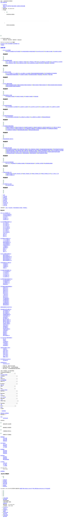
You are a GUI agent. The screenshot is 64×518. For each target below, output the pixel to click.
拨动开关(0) (5, 296)
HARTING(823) (6, 363)
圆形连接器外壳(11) (7, 257)
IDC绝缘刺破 (3, 380)
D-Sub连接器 (15, 106)
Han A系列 (13, 61)
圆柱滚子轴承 (34, 150)
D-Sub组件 (26, 106)
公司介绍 (5, 205)
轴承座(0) (5, 334)
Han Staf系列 (36, 63)
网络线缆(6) (5, 284)
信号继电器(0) (6, 298)
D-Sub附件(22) (6, 276)
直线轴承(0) (5, 326)
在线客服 (2, 471)
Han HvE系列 (47, 61)
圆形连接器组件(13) (7, 256)
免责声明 (5, 482)
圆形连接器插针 (58, 84)
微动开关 (22, 127)
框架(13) (5, 248)
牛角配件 (31, 96)
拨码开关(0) (5, 291)
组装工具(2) (5, 351)
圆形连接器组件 (28, 84)
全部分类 (2, 47)
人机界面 (41, 163)
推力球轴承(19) (6, 313)
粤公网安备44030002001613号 (39, 488)
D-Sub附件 (57, 106)
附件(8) (4, 250)
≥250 (1, 399)
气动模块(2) (5, 246)
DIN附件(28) (5, 219)
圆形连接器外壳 (43, 84)
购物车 (2, 44)
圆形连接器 (14, 84)
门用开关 (59, 127)
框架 (41, 74)
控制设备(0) (5, 342)
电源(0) (4, 340)
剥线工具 (48, 173)
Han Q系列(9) (6, 229)
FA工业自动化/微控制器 (8, 162)
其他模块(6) (5, 247)
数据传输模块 (41, 73)
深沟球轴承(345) (6, 310)
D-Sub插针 (47, 106)
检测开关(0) (5, 290)
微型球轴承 (45, 153)
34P (3, 385)
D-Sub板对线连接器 (7, 105)
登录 (1, 2)
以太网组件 (27, 117)
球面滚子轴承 (15, 151)
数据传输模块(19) (7, 242)
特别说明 (2, 455)
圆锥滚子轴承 (47, 150)
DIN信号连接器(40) (7, 214)
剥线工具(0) (5, 354)
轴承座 (34, 153)
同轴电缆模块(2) (6, 245)
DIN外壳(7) (5, 216)
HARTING (2, 43)
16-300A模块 (28, 73)
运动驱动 (23, 163)
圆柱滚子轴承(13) (7, 319)
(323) (6, 221)
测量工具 (12, 174)
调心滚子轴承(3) (6, 322)
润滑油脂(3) (5, 330)
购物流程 (5, 440)
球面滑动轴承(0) (6, 328)
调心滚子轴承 (61, 150)
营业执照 (48, 488)
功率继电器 (43, 128)
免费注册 (5, 2)
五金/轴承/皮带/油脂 (7, 147)
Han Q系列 (13, 63)
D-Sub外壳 (36, 106)
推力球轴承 (36, 149)
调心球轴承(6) (6, 311)
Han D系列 (24, 61)
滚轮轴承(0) (5, 317)
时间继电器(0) (6, 300)
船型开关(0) (5, 293)
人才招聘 (5, 465)
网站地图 (5, 483)
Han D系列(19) (6, 224)
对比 (1, 416)
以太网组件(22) (6, 281)
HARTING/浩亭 (3, 374)
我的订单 (5, 6)
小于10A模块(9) (6, 239)
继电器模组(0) (6, 303)
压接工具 (20, 173)
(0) (6, 286)
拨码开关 (40, 127)
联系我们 (5, 481)
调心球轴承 (25, 149)
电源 (15, 163)
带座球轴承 (61, 149)
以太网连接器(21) (7, 280)
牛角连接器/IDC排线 (7, 95)
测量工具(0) (5, 356)
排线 (37, 96)
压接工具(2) (5, 350)
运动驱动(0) (5, 341)
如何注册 (5, 439)
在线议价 (5, 200)
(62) (6, 278)
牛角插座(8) (5, 263)
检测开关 (31, 127)
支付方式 (5, 444)
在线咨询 (5, 503)
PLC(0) (4, 338)
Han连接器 (15, 43)
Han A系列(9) (6, 223)
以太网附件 (38, 117)
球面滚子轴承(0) (6, 323)
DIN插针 (51, 51)
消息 (4, 7)
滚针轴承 (22, 150)
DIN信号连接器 (16, 51)
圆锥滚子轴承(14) (7, 321)
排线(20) (5, 267)
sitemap (4, 485)
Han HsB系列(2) (6, 228)
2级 (1, 404)
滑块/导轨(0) (5, 325)
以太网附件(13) (6, 282)
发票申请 (9, 6)
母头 (1, 377)
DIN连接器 (10, 43)
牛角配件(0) (5, 266)
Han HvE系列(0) (6, 227)
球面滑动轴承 (57, 151)
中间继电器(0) (6, 302)
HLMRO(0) (5, 360)
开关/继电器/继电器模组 (8, 126)
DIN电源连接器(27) (7, 215)
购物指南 (2, 436)
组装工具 (29, 173)
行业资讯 (5, 204)
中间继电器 (14, 129)
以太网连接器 (15, 117)
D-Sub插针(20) (6, 275)
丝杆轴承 (45, 151)
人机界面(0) (5, 344)
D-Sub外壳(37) (6, 274)
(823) (3, 362)
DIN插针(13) (5, 218)
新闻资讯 (5, 486)
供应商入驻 (5, 202)
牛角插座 (12, 96)
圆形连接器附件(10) (7, 260)
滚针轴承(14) (6, 318)
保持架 (20, 153)
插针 (48, 63)
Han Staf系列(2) (6, 232)
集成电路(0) (5, 345)
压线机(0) (5, 348)
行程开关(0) (5, 295)
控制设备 (32, 163)
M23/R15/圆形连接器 (7, 83)
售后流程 (5, 450)
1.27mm (2, 389)
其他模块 (35, 74)
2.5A (1, 394)
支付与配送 (3, 443)
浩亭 (6, 43)
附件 (53, 63)
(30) (5, 262)
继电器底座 (36, 129)
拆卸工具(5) (5, 352)
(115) (5, 213)
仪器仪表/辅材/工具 (7, 172)
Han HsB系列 (59, 61)
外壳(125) (5, 233)
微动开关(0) (5, 289)
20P (1, 385)
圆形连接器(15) (6, 255)
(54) (5, 253)
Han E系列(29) (6, 225)
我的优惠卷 (14, 6)
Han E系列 (34, 61)
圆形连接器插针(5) (7, 259)
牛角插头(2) (5, 265)
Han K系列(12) (6, 230)
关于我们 (2, 461)
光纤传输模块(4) (6, 243)
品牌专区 (5, 197)
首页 (4, 195)
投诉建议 (5, 456)
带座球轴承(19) (6, 315)
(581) (5, 309)
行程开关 (12, 128)
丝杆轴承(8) (5, 327)
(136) (5, 270)
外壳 (43, 63)
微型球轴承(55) (6, 335)
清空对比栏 (5, 418)
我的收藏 (23, 6)
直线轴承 (36, 151)
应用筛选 (7, 413)
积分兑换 (5, 201)
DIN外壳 (42, 51)
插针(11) (5, 251)
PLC (9, 163)
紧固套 (27, 153)
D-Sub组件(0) (6, 272)
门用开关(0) (5, 294)
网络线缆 (48, 117)
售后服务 (2, 449)
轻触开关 (12, 127)
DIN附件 (60, 51)
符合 (1, 407)
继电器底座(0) (6, 304)
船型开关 (50, 127)
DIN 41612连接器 (7, 50)
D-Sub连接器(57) (6, 271)
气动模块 (26, 74)
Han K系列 (24, 63)
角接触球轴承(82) (7, 314)
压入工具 (57, 173)
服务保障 (5, 451)
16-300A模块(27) (6, 241)
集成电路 (50, 163)
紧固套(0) (5, 332)
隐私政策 (5, 458)
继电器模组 (25, 129)
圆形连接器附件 (17, 86)
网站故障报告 (6, 459)
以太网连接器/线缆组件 (8, 115)
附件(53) (5, 236)
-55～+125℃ (3, 397)
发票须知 (5, 453)
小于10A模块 (15, 73)
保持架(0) (5, 331)
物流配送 (5, 445)
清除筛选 (2, 413)
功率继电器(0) (6, 299)
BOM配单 (5, 198)
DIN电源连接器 (31, 51)
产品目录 (5, 196)
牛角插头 (22, 96)
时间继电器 (55, 128)
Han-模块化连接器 (7, 72)
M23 (18, 43)
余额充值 (19, 6)
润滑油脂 (12, 153)
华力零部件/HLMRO (7, 183)
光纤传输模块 (54, 73)
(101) (5, 238)
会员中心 (5, 4)
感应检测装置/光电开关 (8, 138)
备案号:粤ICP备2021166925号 (26, 488)
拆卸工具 (38, 173)
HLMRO (12, 185)
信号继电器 (32, 128)
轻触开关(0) (5, 287)
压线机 (11, 173)
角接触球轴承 (49, 149)
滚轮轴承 (12, 150)
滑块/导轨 (26, 151)
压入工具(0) (5, 355)
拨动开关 (22, 128)
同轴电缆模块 (15, 74)
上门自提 (5, 447)
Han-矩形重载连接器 (7, 60)
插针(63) (5, 234)
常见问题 (5, 438)
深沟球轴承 (14, 149)
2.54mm (5, 389)
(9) (5, 347)
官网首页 (5, 479)
